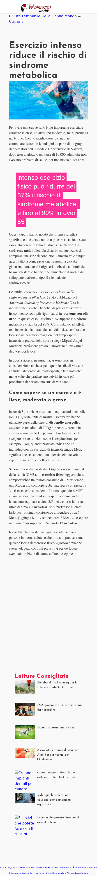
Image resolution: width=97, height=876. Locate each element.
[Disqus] (48, 616)
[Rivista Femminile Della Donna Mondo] (34, 8)
